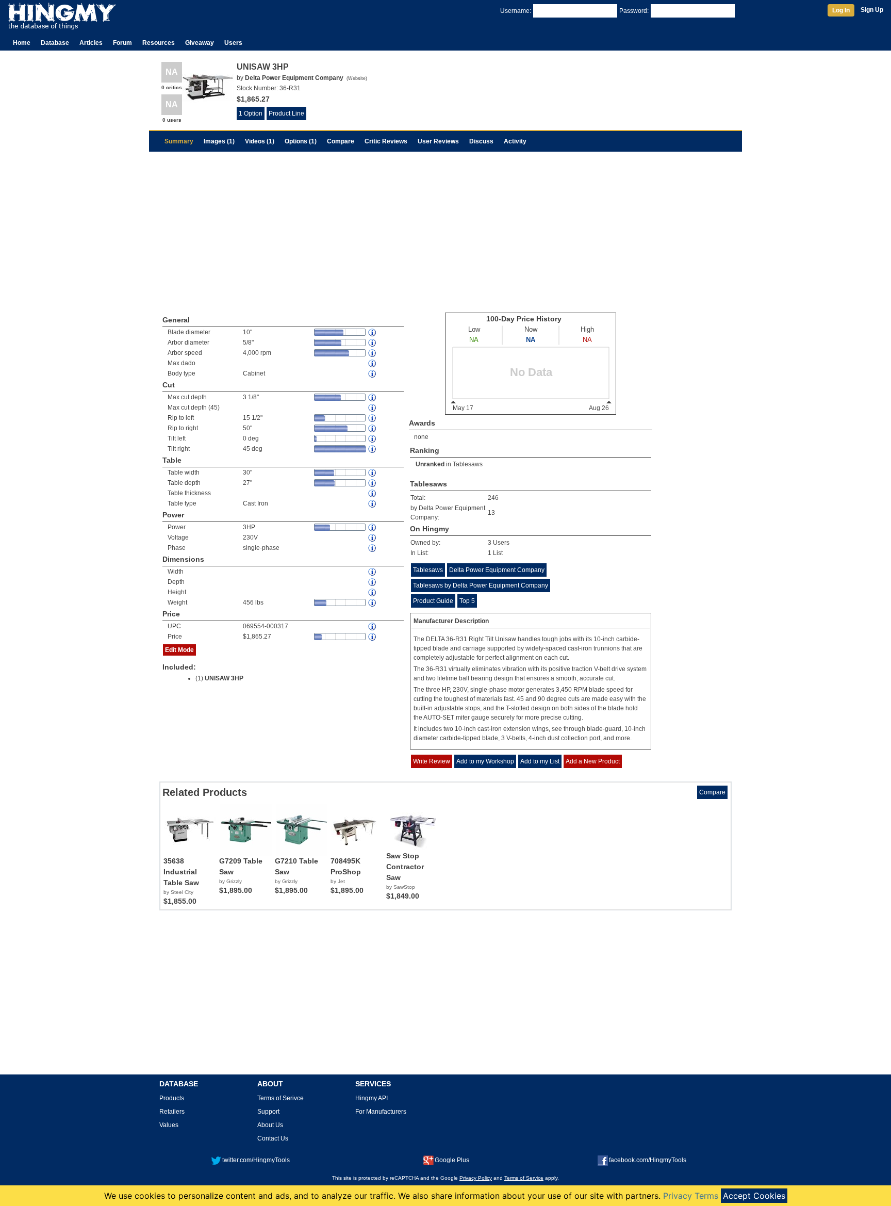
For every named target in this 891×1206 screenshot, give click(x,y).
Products (171, 1098)
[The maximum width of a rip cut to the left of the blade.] (372, 418)
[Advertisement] (445, 229)
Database (55, 42)
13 (491, 512)
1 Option (250, 113)
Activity (515, 141)
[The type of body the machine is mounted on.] (372, 374)
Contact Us (272, 1138)
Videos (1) (259, 141)
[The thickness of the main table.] (372, 493)
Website (357, 78)
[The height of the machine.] (372, 592)
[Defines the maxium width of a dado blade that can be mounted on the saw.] (372, 363)
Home (21, 42)
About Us (270, 1125)
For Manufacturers (380, 1111)
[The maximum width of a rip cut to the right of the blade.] (372, 428)
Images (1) (219, 141)
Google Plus (452, 1160)
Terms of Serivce (280, 1098)
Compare (340, 141)
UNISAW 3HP (224, 678)
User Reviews (438, 141)
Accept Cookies (754, 1196)
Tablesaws (468, 464)
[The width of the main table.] (372, 473)
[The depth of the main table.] (372, 483)
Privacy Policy (475, 1178)
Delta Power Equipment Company (496, 570)
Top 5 (467, 601)
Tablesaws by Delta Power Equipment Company (480, 585)
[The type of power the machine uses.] (372, 548)
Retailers (172, 1111)
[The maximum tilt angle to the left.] (372, 439)
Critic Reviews (386, 141)
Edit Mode (179, 650)
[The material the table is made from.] (372, 504)
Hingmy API (371, 1098)
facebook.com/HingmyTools (647, 1160)
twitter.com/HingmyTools (256, 1160)
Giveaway (199, 42)
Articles (91, 42)
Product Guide (433, 601)
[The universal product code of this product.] (372, 626)
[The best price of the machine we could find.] (372, 637)
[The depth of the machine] (372, 582)
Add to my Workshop (485, 761)
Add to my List (539, 761)
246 (493, 497)
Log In (841, 10)
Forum (122, 42)
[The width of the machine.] (372, 572)
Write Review (431, 761)
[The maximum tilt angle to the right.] (372, 449)
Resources (158, 42)
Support (268, 1111)
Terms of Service (523, 1178)
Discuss (481, 141)
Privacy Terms (690, 1196)
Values (168, 1125)
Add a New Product (593, 761)
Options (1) (301, 141)
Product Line (286, 113)
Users (233, 42)
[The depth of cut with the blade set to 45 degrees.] (372, 408)
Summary (178, 141)
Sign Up (872, 9)
